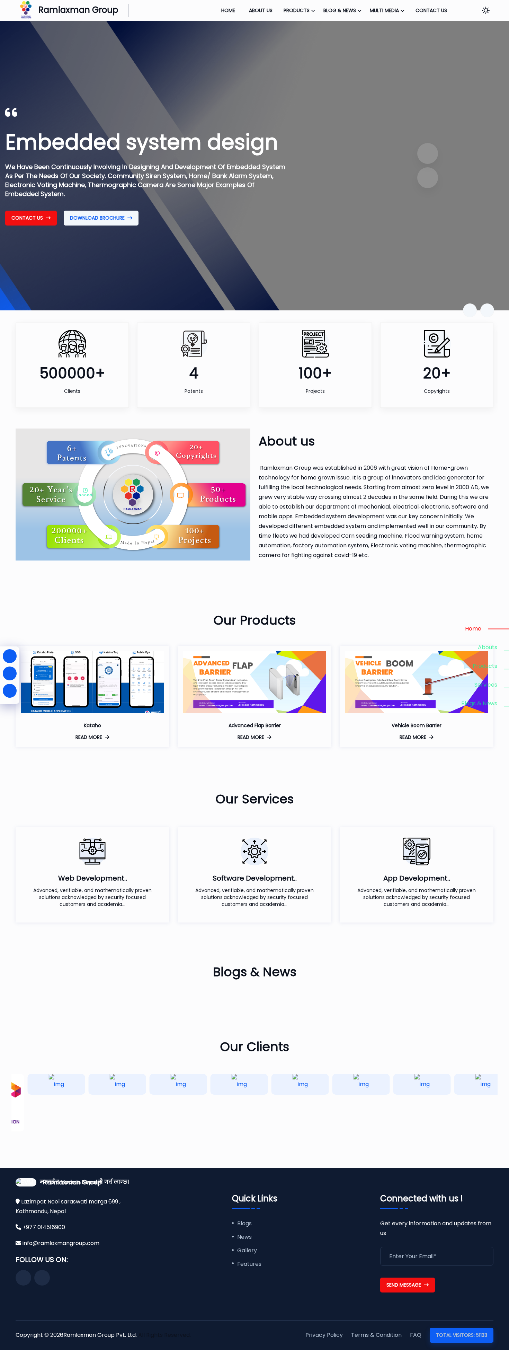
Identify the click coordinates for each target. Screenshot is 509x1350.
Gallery (247, 1250)
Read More (88, 737)
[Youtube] (10, 673)
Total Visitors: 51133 (461, 1335)
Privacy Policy (324, 1335)
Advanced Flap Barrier (255, 725)
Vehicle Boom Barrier (416, 725)
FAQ (415, 1335)
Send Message (403, 1284)
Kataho (92, 725)
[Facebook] (10, 656)
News (244, 1237)
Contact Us (27, 217)
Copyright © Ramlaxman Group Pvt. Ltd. (77, 1335)
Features (249, 1264)
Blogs (244, 1223)
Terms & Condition (376, 1335)
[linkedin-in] (10, 691)
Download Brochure (97, 217)
